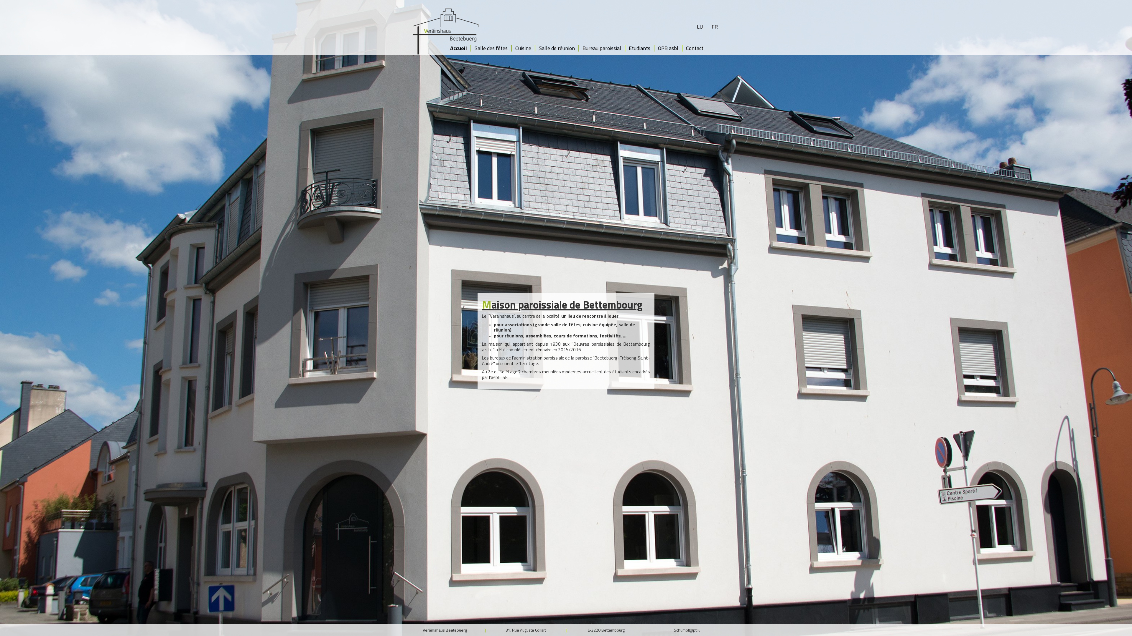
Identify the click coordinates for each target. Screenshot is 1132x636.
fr (715, 27)
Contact (694, 48)
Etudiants (639, 48)
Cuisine (523, 48)
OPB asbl (668, 48)
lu (700, 27)
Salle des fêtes (491, 48)
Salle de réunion (557, 48)
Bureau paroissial (602, 48)
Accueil (458, 48)
